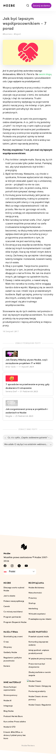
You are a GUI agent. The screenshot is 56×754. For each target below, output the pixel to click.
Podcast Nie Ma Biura (13, 716)
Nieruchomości (35, 592)
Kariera (7, 666)
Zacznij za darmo (41, 5)
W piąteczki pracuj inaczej (40, 658)
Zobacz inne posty (27, 429)
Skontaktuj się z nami (13, 636)
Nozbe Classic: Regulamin (40, 705)
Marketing (33, 608)
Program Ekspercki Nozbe (15, 622)
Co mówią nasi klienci (13, 611)
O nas (6, 642)
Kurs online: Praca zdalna (15, 721)
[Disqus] (28, 494)
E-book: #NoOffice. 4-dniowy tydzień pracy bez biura (15, 735)
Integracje (8, 706)
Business (8, 34)
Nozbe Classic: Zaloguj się (40, 686)
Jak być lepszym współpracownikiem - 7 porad (25, 24)
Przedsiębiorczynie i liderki (40, 619)
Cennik (7, 606)
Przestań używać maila (39, 636)
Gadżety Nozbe (10, 652)
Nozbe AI (8, 700)
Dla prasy (8, 647)
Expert (18, 34)
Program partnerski (12, 617)
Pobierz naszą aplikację (14, 601)
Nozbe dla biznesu (36, 587)
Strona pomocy (10, 695)
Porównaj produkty (37, 691)
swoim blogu (45, 74)
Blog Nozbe (8, 711)
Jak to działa (9, 596)
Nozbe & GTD (9, 727)
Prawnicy (33, 598)
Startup (32, 603)
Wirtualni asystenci (37, 614)
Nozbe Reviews (28, 745)
